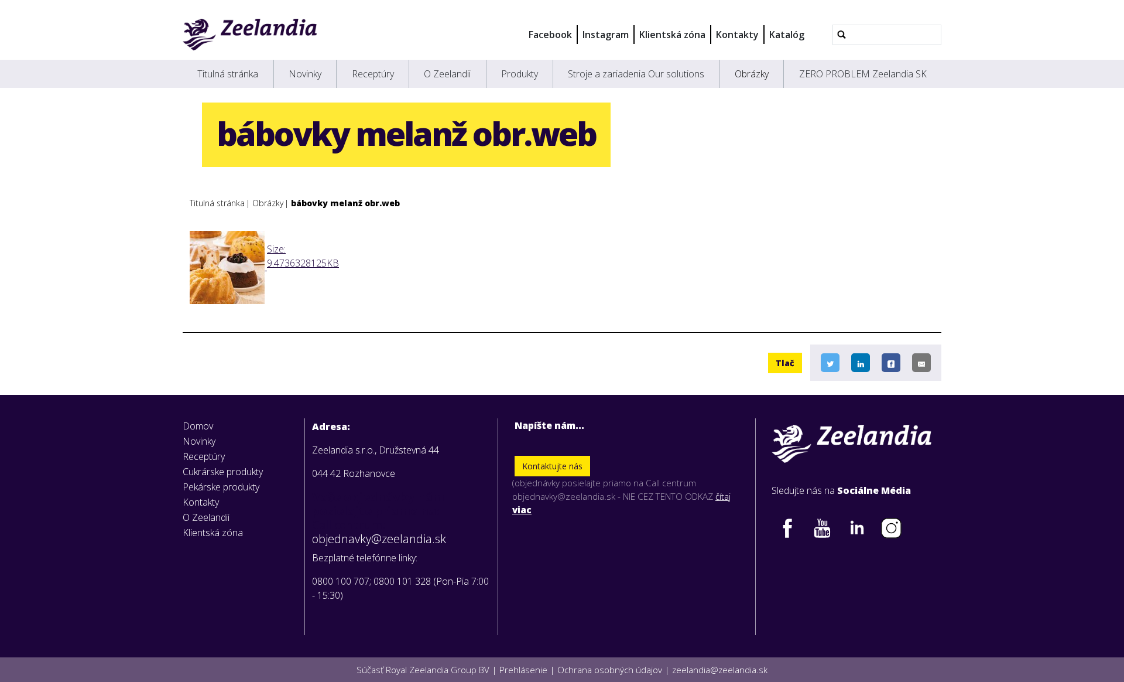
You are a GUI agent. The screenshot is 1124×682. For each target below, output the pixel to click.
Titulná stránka (227, 73)
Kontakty (737, 34)
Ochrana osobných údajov (609, 670)
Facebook (550, 34)
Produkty (519, 73)
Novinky (305, 73)
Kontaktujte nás (552, 466)
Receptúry (373, 73)
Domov (198, 426)
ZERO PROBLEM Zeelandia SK (863, 73)
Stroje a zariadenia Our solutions (636, 73)
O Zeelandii (447, 73)
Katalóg (786, 34)
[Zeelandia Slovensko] (250, 34)
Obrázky (752, 73)
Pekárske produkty (221, 486)
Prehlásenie (523, 670)
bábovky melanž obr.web (345, 203)
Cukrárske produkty (223, 471)
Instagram (605, 34)
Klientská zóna (672, 34)
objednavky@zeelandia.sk (379, 539)
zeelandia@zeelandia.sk (719, 670)
